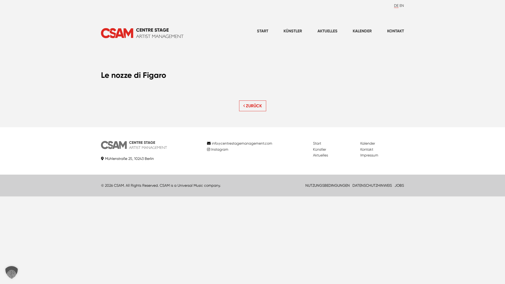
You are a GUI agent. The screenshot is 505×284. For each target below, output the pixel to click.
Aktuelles (327, 31)
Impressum (369, 155)
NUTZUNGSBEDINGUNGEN (327, 185)
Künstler (293, 31)
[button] (11, 272)
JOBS (399, 185)
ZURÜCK (253, 105)
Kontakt (395, 31)
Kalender (362, 31)
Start (262, 31)
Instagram (219, 149)
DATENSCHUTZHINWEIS (372, 185)
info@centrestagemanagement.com (242, 143)
